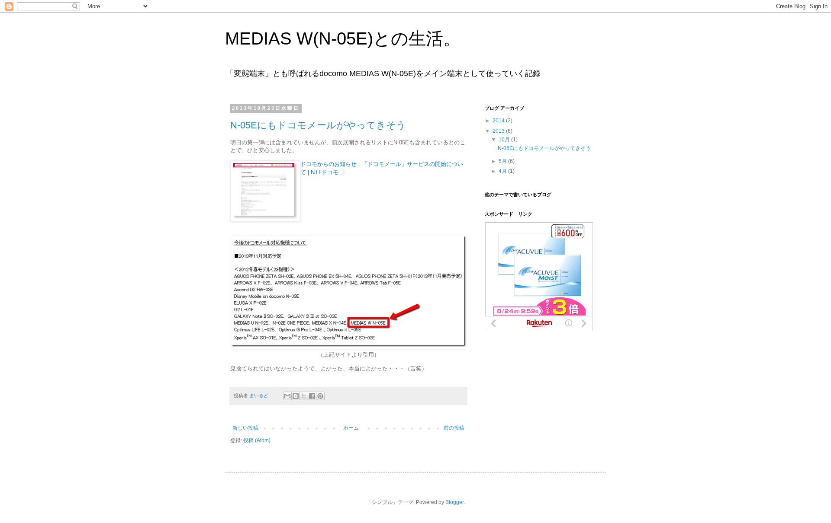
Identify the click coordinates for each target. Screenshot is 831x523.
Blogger (454, 502)
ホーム (351, 428)
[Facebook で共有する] (312, 396)
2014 (499, 121)
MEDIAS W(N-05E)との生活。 (343, 38)
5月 (503, 161)
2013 (499, 131)
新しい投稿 (245, 428)
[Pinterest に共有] (320, 396)
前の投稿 (454, 428)
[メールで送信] (287, 396)
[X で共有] (304, 396)
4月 (503, 171)
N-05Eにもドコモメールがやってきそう (318, 125)
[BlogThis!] (295, 396)
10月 (505, 140)
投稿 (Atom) (257, 440)
